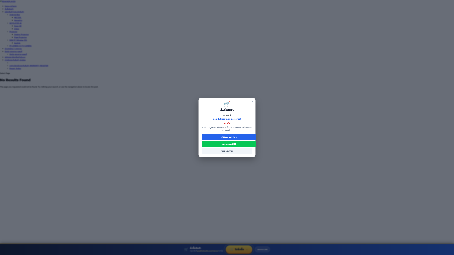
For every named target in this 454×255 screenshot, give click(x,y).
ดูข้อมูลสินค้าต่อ (227, 150)
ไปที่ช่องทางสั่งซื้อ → (229, 137)
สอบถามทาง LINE (229, 143)
